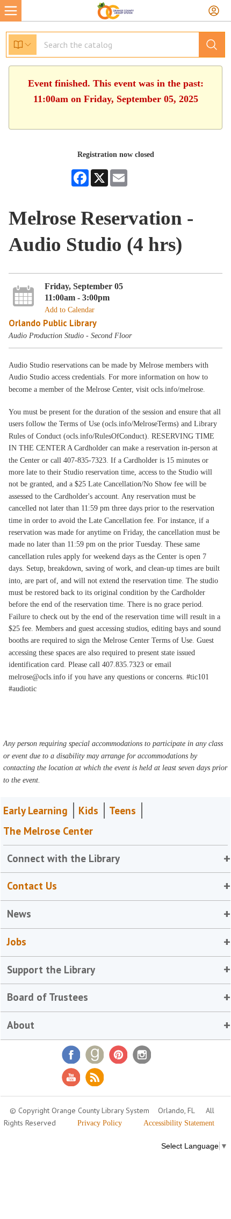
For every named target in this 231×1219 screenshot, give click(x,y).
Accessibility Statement (178, 1123)
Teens (122, 810)
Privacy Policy (99, 1123)
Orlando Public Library (53, 323)
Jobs (16, 941)
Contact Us (32, 885)
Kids (88, 810)
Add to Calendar (70, 310)
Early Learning (35, 810)
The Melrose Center (48, 830)
